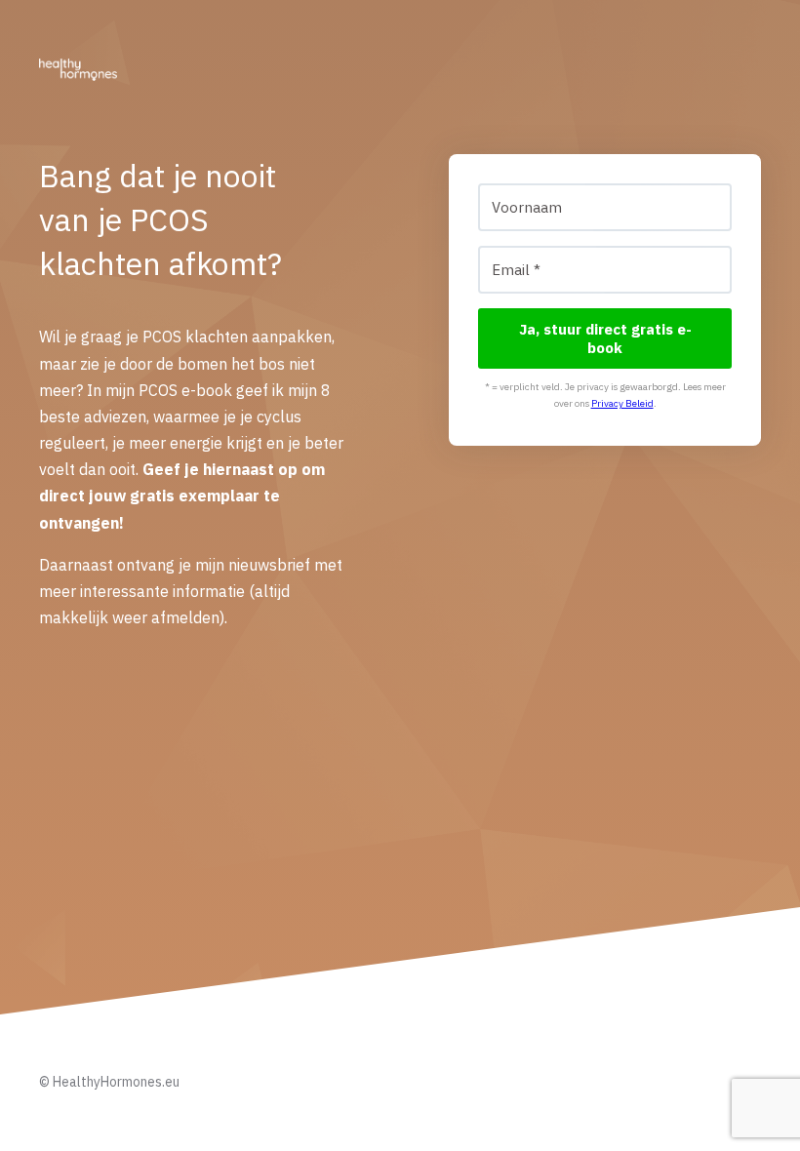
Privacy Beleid (622, 403)
